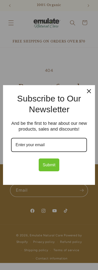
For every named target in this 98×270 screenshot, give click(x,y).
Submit (49, 165)
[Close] (89, 91)
